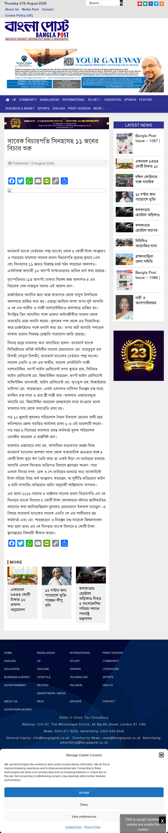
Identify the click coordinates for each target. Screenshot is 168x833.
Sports (43, 108)
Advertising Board (18, 709)
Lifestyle (44, 677)
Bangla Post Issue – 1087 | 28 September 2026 (147, 138)
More (98, 108)
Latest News (138, 125)
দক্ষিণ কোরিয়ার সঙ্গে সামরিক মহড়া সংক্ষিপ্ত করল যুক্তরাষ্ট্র (146, 179)
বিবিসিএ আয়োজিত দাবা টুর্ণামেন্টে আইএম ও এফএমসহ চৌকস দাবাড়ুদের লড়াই (147, 243)
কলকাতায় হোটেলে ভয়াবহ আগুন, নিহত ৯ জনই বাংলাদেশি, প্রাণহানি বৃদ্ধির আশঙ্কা (147, 227)
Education (113, 99)
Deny (84, 804)
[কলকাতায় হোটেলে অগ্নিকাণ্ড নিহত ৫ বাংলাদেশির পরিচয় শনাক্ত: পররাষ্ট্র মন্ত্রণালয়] (91, 575)
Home (8, 652)
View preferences (84, 816)
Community (28, 99)
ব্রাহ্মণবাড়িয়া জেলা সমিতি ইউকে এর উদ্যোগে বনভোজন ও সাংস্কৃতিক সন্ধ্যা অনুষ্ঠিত (148, 258)
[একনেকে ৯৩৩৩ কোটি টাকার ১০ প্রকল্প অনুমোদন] (22, 576)
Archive (76, 701)
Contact (48, 9)
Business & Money (20, 108)
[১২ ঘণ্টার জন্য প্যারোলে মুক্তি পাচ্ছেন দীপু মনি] (57, 576)
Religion (76, 685)
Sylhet (94, 99)
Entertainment (15, 685)
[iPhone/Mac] (140, 3)
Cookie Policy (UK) (19, 15)
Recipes (43, 685)
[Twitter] (156, 3)
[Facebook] (151, 3)
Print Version (79, 108)
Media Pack (30, 9)
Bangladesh (49, 99)
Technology (79, 677)
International (73, 99)
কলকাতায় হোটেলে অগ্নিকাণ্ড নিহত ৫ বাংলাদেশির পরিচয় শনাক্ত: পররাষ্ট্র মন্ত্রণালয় (90, 603)
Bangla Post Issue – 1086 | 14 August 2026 (147, 274)
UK (14, 99)
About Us (12, 9)
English (58, 108)
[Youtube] (145, 3)
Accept (84, 792)
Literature (111, 669)
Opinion (130, 99)
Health (108, 685)
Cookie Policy (73, 827)
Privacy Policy (92, 827)
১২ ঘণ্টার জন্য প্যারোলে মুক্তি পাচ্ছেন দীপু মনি (55, 597)
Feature (145, 99)
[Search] (121, 3)
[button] (161, 755)
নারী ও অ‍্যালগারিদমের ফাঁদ (145, 300)
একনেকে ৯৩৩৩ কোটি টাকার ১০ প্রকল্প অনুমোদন (20, 599)
